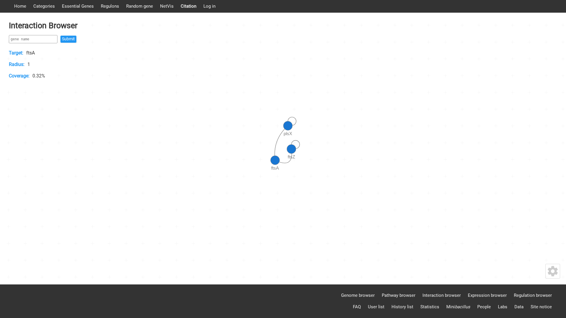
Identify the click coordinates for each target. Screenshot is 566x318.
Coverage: (19, 76)
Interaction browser (441, 295)
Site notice (541, 306)
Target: (16, 53)
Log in (209, 6)
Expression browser (487, 295)
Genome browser (358, 295)
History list (402, 306)
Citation (188, 6)
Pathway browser (398, 295)
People (484, 306)
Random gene (139, 6)
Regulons (110, 6)
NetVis (167, 6)
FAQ (357, 306)
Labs (502, 306)
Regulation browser (533, 295)
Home (20, 6)
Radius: (16, 64)
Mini (458, 306)
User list (376, 306)
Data (519, 306)
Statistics (429, 306)
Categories (44, 6)
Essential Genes (78, 6)
